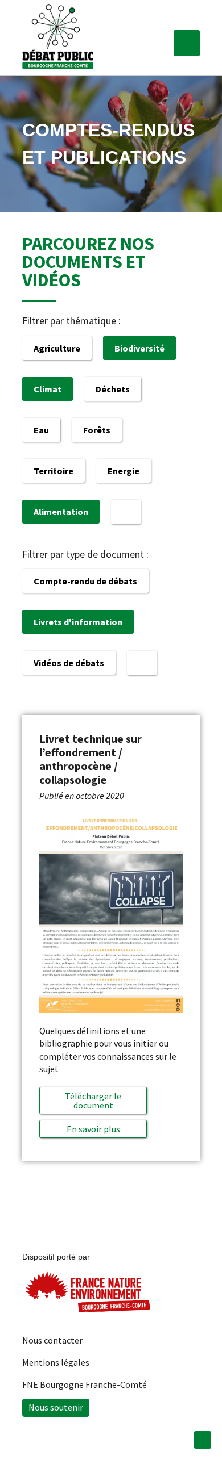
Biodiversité (139, 348)
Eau (41, 430)
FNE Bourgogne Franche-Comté (84, 1384)
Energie (123, 470)
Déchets (113, 389)
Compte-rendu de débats (85, 581)
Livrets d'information (78, 621)
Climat (47, 389)
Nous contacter (52, 1340)
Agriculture (57, 348)
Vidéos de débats (69, 662)
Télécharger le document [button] (93, 1100)
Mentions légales (55, 1362)
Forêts (96, 430)
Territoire (53, 470)
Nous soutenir (55, 1407)
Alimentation (61, 511)
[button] (187, 43)
